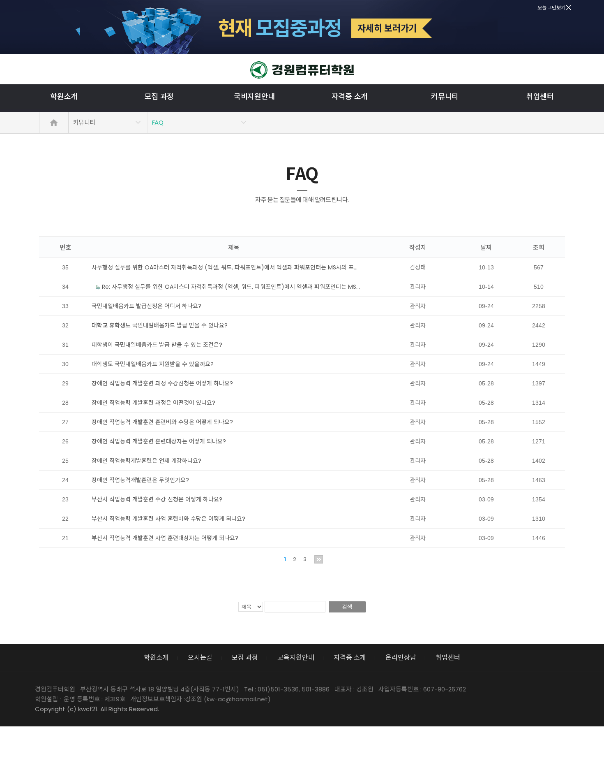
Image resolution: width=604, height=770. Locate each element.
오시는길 (200, 657)
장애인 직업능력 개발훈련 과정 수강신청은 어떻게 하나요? (162, 383)
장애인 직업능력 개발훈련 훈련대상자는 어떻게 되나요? (159, 441)
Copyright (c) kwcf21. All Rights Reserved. (97, 709)
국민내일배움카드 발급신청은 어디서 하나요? (146, 306)
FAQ (157, 122)
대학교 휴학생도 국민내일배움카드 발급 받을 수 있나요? (160, 325)
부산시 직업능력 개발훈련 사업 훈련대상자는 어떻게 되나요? (165, 538)
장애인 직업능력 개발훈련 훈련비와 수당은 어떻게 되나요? (162, 422)
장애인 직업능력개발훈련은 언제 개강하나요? (146, 461)
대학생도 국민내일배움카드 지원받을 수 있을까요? (153, 364)
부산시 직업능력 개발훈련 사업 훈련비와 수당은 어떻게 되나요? (168, 519)
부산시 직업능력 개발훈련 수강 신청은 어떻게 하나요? (157, 499)
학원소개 (64, 96)
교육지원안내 (295, 657)
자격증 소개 (350, 96)
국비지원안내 (254, 96)
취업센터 (540, 96)
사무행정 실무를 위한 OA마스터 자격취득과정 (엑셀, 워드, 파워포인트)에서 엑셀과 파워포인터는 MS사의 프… (224, 267)
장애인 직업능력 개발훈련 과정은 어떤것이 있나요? (153, 403)
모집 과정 (159, 96)
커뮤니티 (445, 96)
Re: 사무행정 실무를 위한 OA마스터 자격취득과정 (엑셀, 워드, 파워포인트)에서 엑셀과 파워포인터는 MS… (230, 287)
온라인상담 (400, 657)
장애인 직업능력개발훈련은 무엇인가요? (140, 480)
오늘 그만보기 (551, 7)
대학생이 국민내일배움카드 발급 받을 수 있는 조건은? (157, 345)
